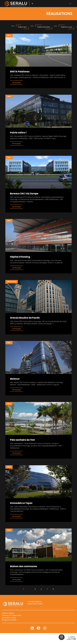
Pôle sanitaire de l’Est (22, 439)
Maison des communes (23, 566)
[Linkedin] (32, 628)
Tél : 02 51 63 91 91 (34, 606)
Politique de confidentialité (11, 615)
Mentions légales (8, 613)
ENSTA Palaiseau (20, 71)
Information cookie (9, 618)
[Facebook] (38, 628)
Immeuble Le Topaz (21, 503)
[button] (32, 3)
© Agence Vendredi (9, 620)
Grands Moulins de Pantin (25, 317)
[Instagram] (45, 628)
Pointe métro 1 (18, 132)
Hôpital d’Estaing (20, 256)
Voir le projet (16, 82)
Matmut (14, 378)
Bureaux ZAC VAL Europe (24, 193)
